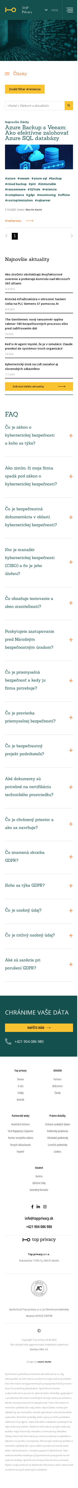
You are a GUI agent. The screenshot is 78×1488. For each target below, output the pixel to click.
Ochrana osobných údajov (57, 1124)
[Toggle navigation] (67, 10)
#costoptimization (19, 200)
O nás (20, 1086)
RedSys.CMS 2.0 (39, 1349)
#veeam (23, 178)
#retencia (49, 189)
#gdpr (30, 195)
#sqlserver (42, 200)
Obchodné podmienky (57, 1138)
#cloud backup (16, 184)
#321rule (34, 189)
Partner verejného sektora (20, 1138)
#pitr (32, 184)
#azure (10, 178)
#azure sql (39, 178)
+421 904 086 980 (29, 1041)
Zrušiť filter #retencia (25, 89)
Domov (20, 1079)
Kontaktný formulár (39, 1190)
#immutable (47, 184)
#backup (55, 178)
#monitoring (46, 195)
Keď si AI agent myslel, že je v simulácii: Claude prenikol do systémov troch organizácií (39, 346)
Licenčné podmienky (57, 1145)
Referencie (57, 1086)
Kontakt (20, 1099)
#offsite (64, 195)
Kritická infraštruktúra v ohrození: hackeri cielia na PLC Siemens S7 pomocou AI (35, 301)
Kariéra (39, 1176)
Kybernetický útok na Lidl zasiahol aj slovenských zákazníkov (31, 366)
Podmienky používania (57, 1131)
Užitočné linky (39, 1183)
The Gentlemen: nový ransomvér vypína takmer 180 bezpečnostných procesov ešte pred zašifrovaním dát (36, 323)
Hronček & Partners (20, 1124)
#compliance (14, 195)
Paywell (20, 1151)
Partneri (57, 1079)
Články (20, 74)
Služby (21, 1093)
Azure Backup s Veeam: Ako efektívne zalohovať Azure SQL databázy (37, 133)
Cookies (57, 1151)
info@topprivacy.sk (39, 1218)
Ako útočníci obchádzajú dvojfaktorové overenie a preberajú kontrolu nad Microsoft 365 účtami (37, 278)
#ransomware (15, 189)
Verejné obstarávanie (20, 1145)
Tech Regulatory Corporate (20, 1131)
